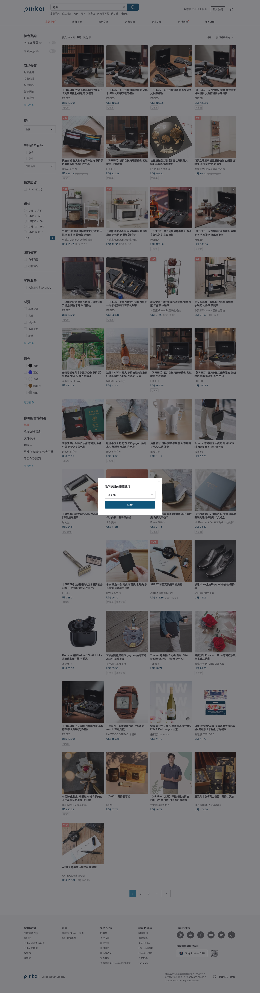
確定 (130, 505)
